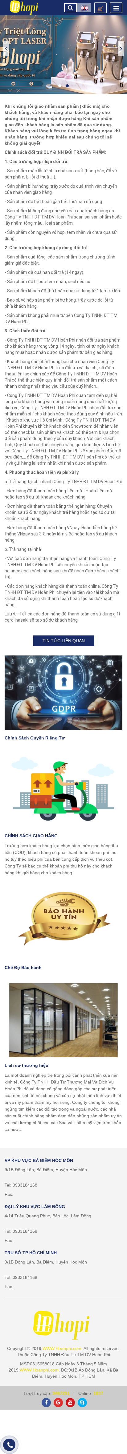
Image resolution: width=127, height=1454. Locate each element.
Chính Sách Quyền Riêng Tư (35, 737)
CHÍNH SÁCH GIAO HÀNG (31, 835)
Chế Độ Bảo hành (23, 967)
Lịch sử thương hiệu (26, 1065)
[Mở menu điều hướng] (116, 7)
